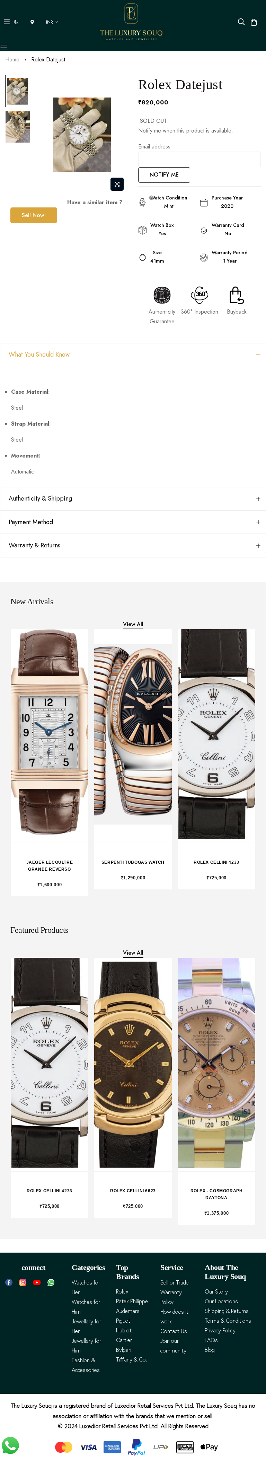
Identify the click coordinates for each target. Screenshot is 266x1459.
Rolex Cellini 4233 (216, 862)
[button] (53, 22)
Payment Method (31, 522)
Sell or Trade (174, 1282)
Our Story (216, 1291)
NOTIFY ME (164, 175)
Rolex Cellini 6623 (133, 1190)
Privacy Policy (220, 1330)
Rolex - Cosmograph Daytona (216, 1194)
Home (12, 59)
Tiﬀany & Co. (131, 1359)
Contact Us (173, 1331)
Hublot (124, 1330)
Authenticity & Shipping (40, 498)
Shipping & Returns (227, 1311)
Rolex (122, 1291)
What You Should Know (39, 354)
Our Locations (221, 1301)
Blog (210, 1350)
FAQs (211, 1340)
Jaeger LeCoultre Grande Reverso (49, 866)
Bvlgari (123, 1350)
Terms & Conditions (228, 1320)
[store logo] (131, 21)
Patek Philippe (132, 1301)
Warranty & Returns (34, 545)
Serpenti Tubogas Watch (133, 862)
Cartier (124, 1340)
